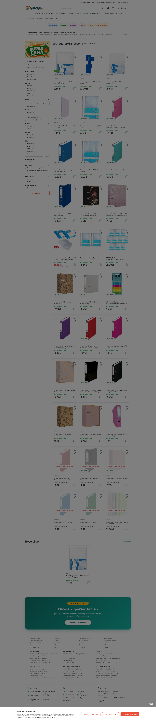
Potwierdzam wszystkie (130, 714)
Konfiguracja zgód (110, 714)
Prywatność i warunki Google (47, 717)
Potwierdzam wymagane (91, 714)
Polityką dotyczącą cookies (57, 714)
